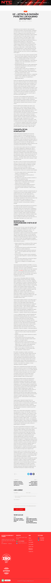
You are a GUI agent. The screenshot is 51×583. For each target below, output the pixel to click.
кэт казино (21, 270)
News (25, 11)
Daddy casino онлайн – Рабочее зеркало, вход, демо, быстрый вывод (31, 520)
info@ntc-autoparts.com (22, 542)
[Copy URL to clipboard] (36, 474)
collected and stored (32, 505)
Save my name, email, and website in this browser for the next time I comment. (25, 497)
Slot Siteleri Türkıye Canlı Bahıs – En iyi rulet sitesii (19, 520)
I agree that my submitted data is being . (25, 505)
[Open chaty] (2, 580)
